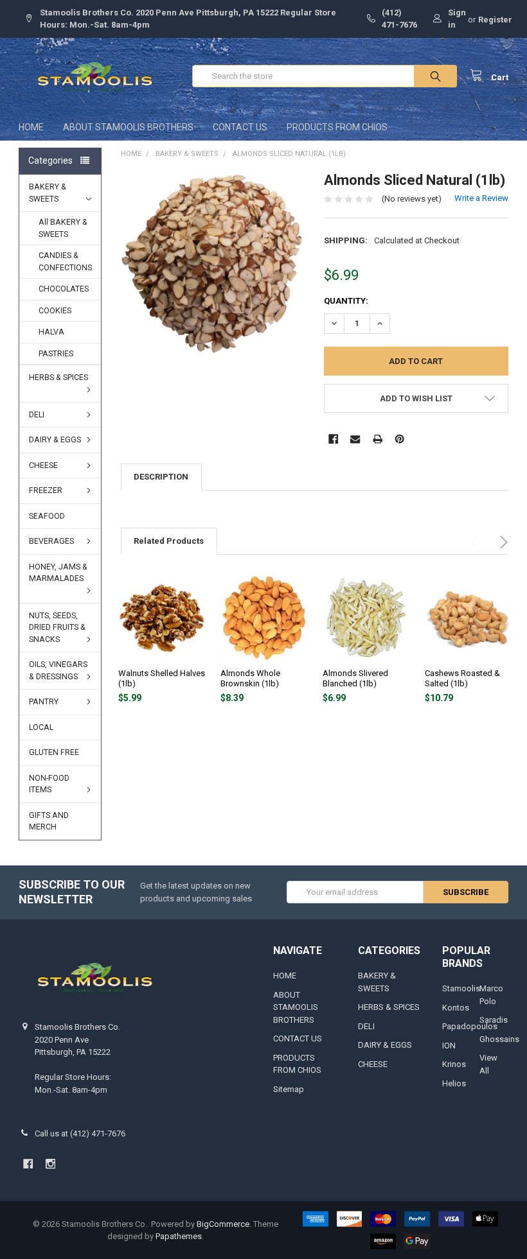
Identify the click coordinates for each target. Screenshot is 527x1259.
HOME (31, 127)
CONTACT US (240, 127)
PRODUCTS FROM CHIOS (337, 127)
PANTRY (43, 701)
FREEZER (45, 490)
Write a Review (481, 198)
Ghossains (499, 1039)
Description (161, 477)
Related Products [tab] (169, 541)
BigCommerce (223, 1224)
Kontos (455, 1007)
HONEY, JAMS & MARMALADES (58, 573)
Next (501, 542)
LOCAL (41, 727)
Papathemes (179, 1236)
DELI (36, 414)
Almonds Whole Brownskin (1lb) (250, 678)
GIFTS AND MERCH (49, 821)
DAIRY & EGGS (55, 439)
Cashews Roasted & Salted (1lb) (462, 678)
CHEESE (43, 465)
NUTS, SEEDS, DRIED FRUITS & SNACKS (57, 627)
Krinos (454, 1064)
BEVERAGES (51, 541)
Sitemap (288, 1089)
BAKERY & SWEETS (47, 193)
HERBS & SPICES (58, 377)
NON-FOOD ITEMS (49, 784)
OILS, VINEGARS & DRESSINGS (58, 670)
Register (495, 19)
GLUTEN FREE (54, 752)
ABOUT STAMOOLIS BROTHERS (128, 127)
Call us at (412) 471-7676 (80, 1133)
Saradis (493, 1020)
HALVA (51, 331)
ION (449, 1045)
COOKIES (55, 310)
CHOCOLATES (64, 288)
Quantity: (346, 301)
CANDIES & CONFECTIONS (65, 261)
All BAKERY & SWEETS (63, 228)
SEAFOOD (47, 516)
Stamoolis (461, 988)
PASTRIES (56, 353)
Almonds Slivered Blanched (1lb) (355, 678)
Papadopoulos (469, 1026)
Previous (476, 542)
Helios (454, 1083)
